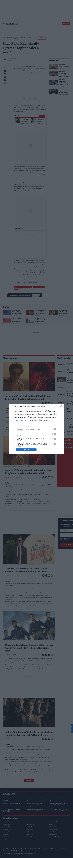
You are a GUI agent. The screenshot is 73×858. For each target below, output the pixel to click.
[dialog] (36, 429)
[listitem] (36, 426)
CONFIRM (26, 449)
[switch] (54, 429)
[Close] (61, 406)
